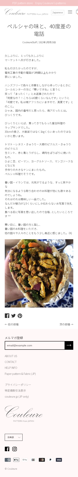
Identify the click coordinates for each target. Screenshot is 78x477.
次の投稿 (64, 324)
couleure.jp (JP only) (17, 396)
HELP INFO (11, 368)
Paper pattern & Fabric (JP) (20, 374)
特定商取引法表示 (15, 390)
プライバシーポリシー (18, 385)
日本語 (11, 437)
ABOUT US (11, 356)
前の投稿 (13, 324)
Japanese (57, 12)
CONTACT (11, 362)
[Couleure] (26, 11)
